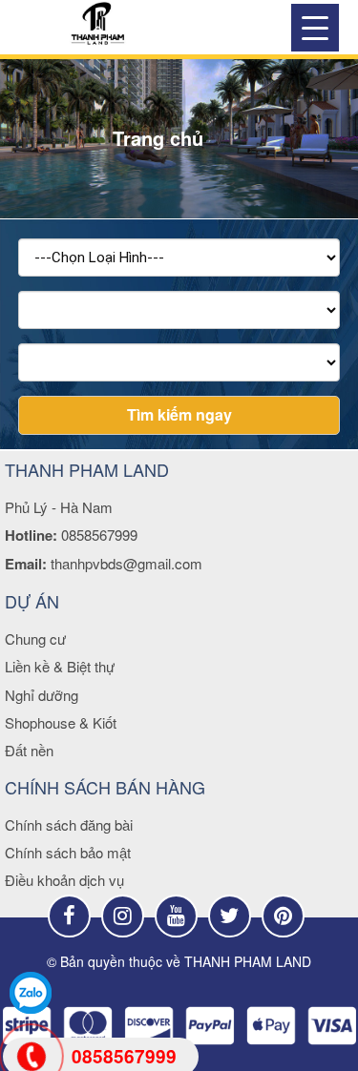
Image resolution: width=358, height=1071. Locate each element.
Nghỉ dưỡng (41, 695)
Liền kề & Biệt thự (60, 666)
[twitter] (229, 916)
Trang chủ (158, 138)
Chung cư (35, 638)
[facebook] (69, 916)
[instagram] (122, 916)
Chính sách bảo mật (68, 852)
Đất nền (29, 750)
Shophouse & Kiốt (60, 722)
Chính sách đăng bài (69, 824)
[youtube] (176, 916)
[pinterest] (283, 916)
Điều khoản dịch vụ (64, 880)
